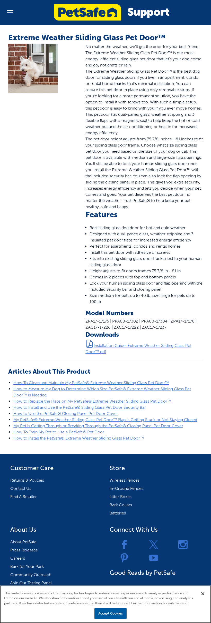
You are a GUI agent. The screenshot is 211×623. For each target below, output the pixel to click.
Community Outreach (30, 574)
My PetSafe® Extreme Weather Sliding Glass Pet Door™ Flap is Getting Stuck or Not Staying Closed (105, 419)
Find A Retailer (23, 496)
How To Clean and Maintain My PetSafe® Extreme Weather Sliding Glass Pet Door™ (91, 382)
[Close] (202, 593)
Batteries (118, 513)
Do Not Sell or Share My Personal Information (54, 613)
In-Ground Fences (126, 488)
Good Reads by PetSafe (142, 572)
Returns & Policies (27, 480)
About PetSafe (23, 541)
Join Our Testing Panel (31, 582)
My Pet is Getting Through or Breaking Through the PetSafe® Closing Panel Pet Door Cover (98, 425)
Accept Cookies (110, 613)
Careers (17, 558)
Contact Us (20, 488)
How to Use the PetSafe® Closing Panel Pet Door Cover (65, 413)
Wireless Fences (124, 480)
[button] (10, 12)
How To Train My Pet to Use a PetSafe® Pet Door (58, 432)
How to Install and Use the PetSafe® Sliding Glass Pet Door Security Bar (79, 407)
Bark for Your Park (27, 566)
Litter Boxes (120, 496)
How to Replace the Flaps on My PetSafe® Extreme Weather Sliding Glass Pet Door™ (92, 401)
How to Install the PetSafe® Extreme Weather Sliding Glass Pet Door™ (78, 438)
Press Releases (24, 550)
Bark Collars (121, 504)
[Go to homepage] (111, 12)
